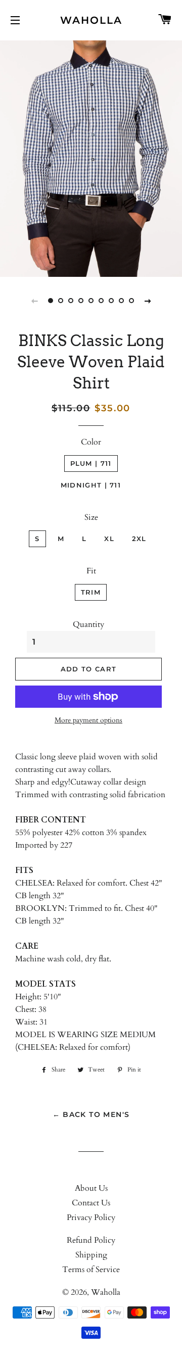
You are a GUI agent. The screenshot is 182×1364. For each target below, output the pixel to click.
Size (91, 517)
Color (91, 442)
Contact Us (91, 1202)
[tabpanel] (91, 157)
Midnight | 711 (91, 485)
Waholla (91, 20)
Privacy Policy (91, 1217)
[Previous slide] (34, 300)
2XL (139, 538)
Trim (91, 592)
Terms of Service (91, 1269)
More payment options (88, 720)
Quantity (88, 624)
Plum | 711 (91, 463)
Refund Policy (91, 1240)
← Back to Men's (91, 1114)
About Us (91, 1188)
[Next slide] (147, 300)
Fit (91, 570)
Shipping (91, 1254)
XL (109, 538)
